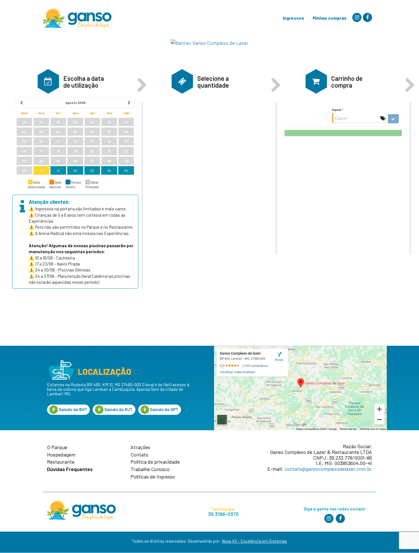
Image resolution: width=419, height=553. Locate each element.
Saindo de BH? (72, 409)
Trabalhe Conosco (150, 469)
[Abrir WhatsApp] (405, 538)
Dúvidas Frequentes (70, 469)
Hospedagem (61, 455)
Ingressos (293, 18)
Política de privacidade (155, 462)
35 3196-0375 (223, 514)
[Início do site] (77, 19)
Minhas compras (330, 18)
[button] (48, 81)
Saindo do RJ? (117, 409)
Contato (139, 455)
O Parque (57, 447)
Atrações (140, 447)
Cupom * (337, 109)
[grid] (75, 136)
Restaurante (60, 462)
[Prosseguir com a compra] (343, 133)
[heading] (75, 102)
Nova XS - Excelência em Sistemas (254, 541)
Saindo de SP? (163, 409)
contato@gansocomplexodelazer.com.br (328, 469)
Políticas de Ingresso (153, 477)
